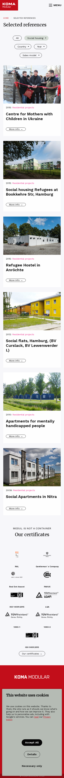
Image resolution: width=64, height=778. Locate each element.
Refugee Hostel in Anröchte (23, 267)
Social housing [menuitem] (35, 38)
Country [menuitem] (22, 46)
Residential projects (23, 107)
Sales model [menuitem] (29, 55)
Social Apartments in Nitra (31, 496)
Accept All (32, 742)
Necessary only (32, 765)
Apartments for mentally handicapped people (30, 423)
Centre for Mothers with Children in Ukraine (29, 116)
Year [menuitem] (39, 46)
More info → (16, 129)
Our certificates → (32, 653)
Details (32, 754)
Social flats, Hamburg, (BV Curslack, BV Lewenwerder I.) (32, 345)
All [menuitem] (17, 38)
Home (6, 18)
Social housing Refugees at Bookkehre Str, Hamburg (32, 192)
